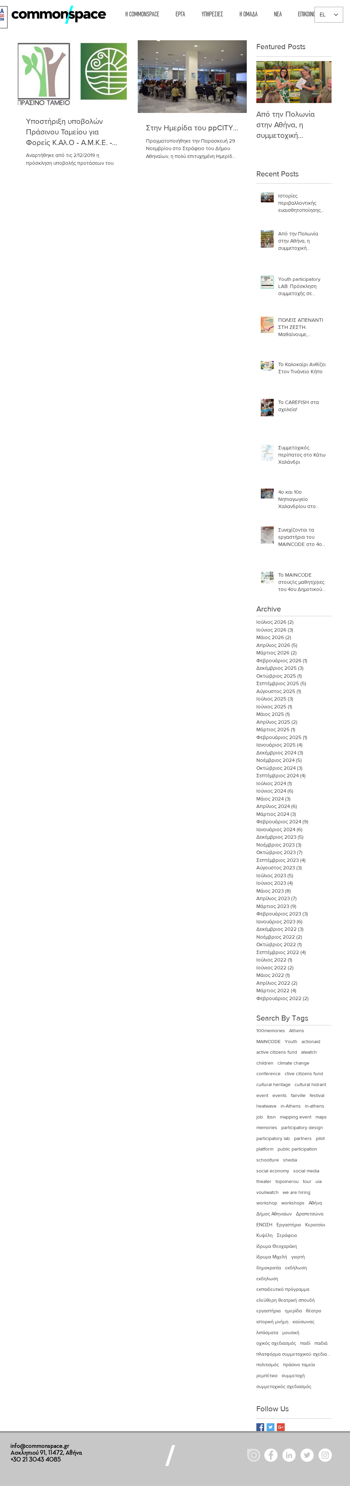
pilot (320, 1138)
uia (318, 1181)
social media (306, 1170)
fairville (298, 1095)
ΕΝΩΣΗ (264, 1224)
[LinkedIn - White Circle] (289, 1455)
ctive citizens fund (304, 1073)
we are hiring (296, 1192)
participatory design (302, 1127)
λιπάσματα (267, 1332)
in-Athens (291, 1106)
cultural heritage (273, 1084)
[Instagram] (325, 1455)
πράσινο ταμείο (299, 1364)
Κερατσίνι (315, 1224)
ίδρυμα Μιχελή (271, 1256)
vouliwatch (267, 1192)
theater (263, 1181)
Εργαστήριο (289, 1224)
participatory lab (273, 1138)
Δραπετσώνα (309, 1213)
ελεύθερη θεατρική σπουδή (285, 1300)
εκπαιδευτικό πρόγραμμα (282, 1289)
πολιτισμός (267, 1364)
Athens (296, 1030)
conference (268, 1073)
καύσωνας (303, 1321)
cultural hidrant (310, 1084)
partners (303, 1138)
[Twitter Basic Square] (270, 1427)
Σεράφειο (287, 1235)
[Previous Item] (267, 82)
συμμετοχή (293, 1375)
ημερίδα (293, 1310)
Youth (291, 1041)
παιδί (305, 1343)
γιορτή (298, 1256)
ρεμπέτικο (267, 1375)
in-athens (314, 1106)
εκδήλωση (296, 1267)
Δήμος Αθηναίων (274, 1213)
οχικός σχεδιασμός (276, 1343)
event (262, 1095)
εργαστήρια (268, 1310)
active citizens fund (276, 1052)
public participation (297, 1149)
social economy (272, 1170)
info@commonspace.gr (40, 1446)
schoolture (267, 1160)
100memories (270, 1030)
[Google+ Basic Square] (281, 1427)
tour (307, 1181)
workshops (293, 1203)
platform (264, 1149)
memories (266, 1127)
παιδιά (320, 1343)
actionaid (310, 1041)
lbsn (271, 1117)
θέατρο (313, 1310)
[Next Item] (321, 82)
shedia (290, 1160)
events (279, 1095)
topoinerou (287, 1181)
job (259, 1117)
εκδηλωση (267, 1278)
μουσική (290, 1332)
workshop (266, 1203)
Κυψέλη (264, 1235)
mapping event (295, 1117)
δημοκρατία (268, 1267)
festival (317, 1095)
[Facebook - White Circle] (271, 1455)
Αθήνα (315, 1203)
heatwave (266, 1106)
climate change (293, 1063)
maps (321, 1117)
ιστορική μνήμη (272, 1321)
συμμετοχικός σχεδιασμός (283, 1386)
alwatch (309, 1052)
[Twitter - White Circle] (307, 1455)
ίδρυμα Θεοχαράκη (276, 1246)
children (264, 1063)
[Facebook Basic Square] (260, 1427)
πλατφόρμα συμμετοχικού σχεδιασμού (294, 1354)
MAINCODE (268, 1041)
